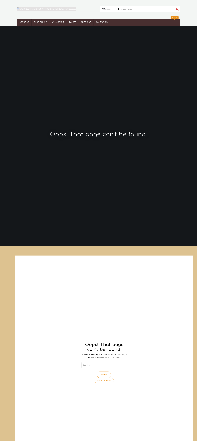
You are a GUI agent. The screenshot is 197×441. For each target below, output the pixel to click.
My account (58, 22)
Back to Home (104, 381)
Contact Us (102, 22)
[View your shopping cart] (174, 22)
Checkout (86, 22)
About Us (24, 22)
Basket (72, 22)
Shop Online (40, 22)
